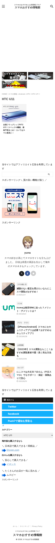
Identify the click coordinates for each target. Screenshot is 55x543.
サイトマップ (24, 526)
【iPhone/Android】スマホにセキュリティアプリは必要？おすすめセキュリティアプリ (34, 330)
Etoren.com (13, 450)
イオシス (11, 464)
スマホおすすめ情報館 (27, 7)
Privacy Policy (37, 526)
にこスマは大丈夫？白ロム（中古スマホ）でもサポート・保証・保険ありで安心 (34, 375)
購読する (10, 400)
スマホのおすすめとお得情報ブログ (27, 531)
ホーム (15, 526)
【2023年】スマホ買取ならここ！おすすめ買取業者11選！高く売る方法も (35, 352)
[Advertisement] (27, 41)
